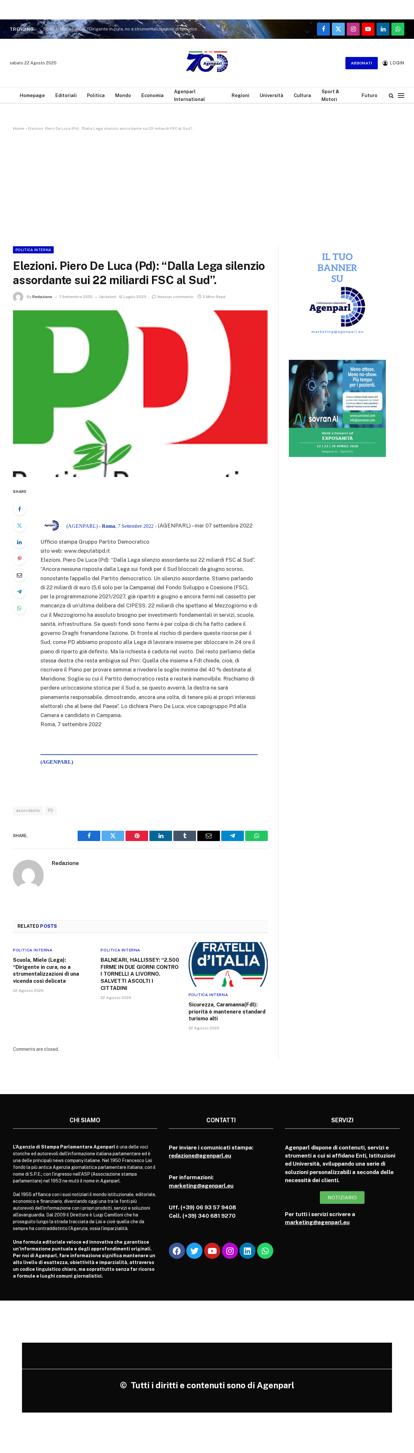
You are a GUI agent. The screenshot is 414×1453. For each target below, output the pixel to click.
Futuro (369, 95)
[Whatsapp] (265, 1251)
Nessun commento (175, 296)
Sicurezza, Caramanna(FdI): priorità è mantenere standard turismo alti (227, 1012)
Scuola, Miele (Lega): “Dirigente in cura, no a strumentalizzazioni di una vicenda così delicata (124, 28)
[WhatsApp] (19, 608)
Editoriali (66, 95)
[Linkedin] (247, 1251)
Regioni (240, 95)
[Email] (19, 575)
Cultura (302, 95)
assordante (28, 810)
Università (271, 95)
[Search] (391, 95)
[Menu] (401, 95)
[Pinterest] (19, 558)
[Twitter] (19, 525)
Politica (96, 95)
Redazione (42, 296)
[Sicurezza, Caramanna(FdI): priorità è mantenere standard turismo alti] (228, 964)
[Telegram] (19, 591)
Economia (152, 95)
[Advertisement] (207, 187)
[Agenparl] (207, 63)
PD (51, 810)
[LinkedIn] (19, 542)
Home (18, 128)
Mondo (123, 95)
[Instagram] (230, 1251)
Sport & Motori (330, 95)
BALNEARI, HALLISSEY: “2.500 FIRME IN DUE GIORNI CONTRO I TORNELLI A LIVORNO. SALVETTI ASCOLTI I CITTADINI (140, 974)
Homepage (32, 95)
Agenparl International (189, 95)
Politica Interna (33, 250)
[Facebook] (19, 509)
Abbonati (361, 63)
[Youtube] (212, 1251)
